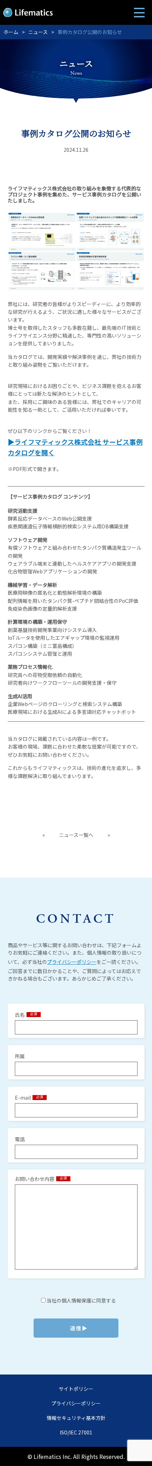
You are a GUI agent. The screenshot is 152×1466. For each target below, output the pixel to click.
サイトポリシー (76, 1388)
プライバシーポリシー (72, 961)
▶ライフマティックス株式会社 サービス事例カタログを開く (75, 447)
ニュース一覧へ (76, 834)
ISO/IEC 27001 (76, 1432)
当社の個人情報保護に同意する (81, 1300)
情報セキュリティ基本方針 (76, 1417)
